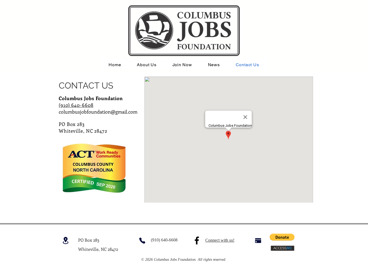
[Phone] (142, 240)
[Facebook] (197, 240)
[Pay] (258, 240)
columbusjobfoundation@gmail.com (98, 111)
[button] (282, 237)
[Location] (65, 240)
